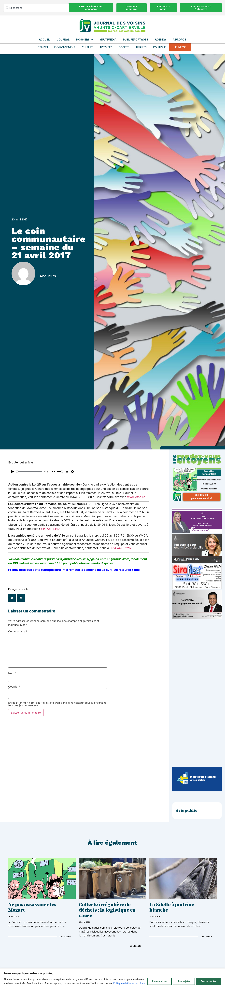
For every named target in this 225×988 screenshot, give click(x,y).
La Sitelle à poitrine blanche (171, 907)
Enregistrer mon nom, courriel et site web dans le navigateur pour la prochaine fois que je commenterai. (57, 704)
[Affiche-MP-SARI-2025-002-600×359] (197, 618)
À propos (179, 39)
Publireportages (135, 39)
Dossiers (83, 39)
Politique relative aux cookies (129, 983)
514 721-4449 (50, 528)
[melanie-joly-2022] (197, 562)
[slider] (29, 471)
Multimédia (107, 39)
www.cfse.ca (136, 497)
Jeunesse (180, 47)
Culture (87, 47)
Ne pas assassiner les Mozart (32, 907)
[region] (112, 978)
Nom (12, 673)
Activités (106, 47)
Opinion (43, 47)
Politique (159, 47)
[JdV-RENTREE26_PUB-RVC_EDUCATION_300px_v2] (197, 501)
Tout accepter (208, 981)
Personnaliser (159, 981)
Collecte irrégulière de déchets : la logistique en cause (107, 910)
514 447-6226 (121, 548)
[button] (12, 598)
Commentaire (17, 631)
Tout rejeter (184, 981)
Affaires (141, 47)
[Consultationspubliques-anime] (197, 790)
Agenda (160, 39)
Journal (63, 39)
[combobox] (36, 7)
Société (124, 47)
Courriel (14, 686)
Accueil (44, 39)
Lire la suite (65, 936)
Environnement (64, 47)
